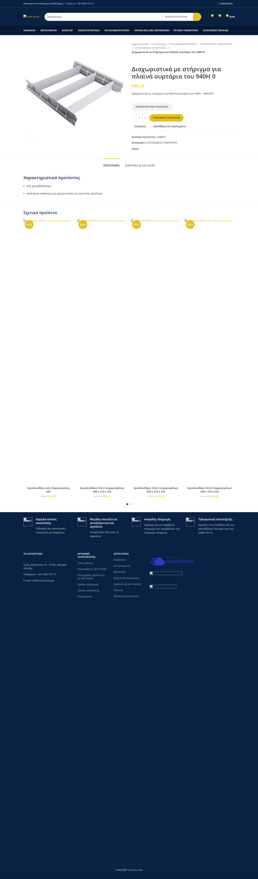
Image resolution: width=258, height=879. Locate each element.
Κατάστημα (159, 44)
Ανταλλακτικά (122, 565)
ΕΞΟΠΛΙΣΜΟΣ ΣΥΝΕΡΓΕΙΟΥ (150, 48)
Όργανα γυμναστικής (126, 596)
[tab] (111, 163)
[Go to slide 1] (127, 504)
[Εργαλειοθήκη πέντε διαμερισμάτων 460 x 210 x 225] (102, 352)
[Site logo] (31, 16)
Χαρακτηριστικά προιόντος (151, 106)
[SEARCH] (197, 17)
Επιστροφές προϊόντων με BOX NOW (91, 576)
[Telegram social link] (154, 149)
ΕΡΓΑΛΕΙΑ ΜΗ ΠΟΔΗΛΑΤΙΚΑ (216, 44)
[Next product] (142, 60)
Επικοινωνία (84, 596)
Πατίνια (118, 590)
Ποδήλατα (120, 559)
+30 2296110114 (85, 3)
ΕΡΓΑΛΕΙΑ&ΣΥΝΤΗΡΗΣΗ (183, 44)
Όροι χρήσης (85, 563)
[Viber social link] (158, 149)
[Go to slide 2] (131, 504)
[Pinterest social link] (150, 149)
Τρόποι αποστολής (88, 590)
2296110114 (205, 532)
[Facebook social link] (213, 3)
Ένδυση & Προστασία (126, 578)
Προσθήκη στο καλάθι (166, 117)
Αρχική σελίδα (140, 44)
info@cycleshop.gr (43, 580)
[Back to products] (138, 60)
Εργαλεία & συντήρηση (127, 584)
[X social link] (146, 149)
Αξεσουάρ (119, 571)
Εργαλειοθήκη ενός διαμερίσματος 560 (48, 489)
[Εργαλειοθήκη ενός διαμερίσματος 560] (48, 352)
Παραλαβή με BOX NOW (91, 569)
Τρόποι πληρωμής (88, 584)
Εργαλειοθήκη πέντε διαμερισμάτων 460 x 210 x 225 (102, 489)
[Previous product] (134, 60)
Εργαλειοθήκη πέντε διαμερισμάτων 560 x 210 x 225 (156, 489)
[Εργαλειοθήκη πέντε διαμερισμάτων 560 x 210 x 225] (156, 352)
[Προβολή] (30, 138)
